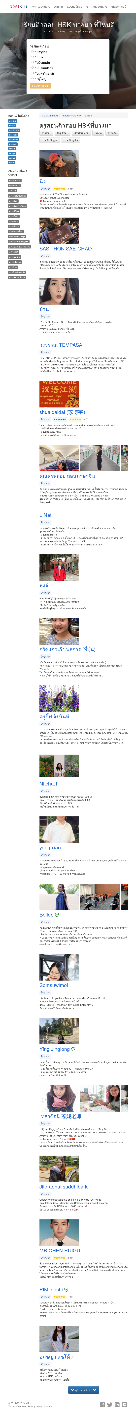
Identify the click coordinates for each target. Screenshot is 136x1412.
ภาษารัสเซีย (13, 216)
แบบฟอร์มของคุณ (77, 6)
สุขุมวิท (12, 148)
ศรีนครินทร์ (13, 139)
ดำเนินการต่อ (39, 85)
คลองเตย (12, 121)
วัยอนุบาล (41, 52)
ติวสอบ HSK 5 (14, 180)
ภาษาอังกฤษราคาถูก (17, 236)
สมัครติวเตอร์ (118, 6)
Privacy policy (35, 1406)
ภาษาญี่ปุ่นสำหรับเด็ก (17, 206)
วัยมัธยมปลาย (44, 68)
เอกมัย (11, 162)
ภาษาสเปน (13, 221)
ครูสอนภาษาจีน (50, 115)
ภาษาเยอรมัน (14, 257)
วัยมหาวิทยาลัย (45, 73)
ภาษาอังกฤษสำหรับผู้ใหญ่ (18, 241)
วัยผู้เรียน (62, 132)
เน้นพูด (98, 132)
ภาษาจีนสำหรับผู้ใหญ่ (17, 196)
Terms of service (17, 1406)
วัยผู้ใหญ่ (40, 79)
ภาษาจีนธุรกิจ (71, 140)
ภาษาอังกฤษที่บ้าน (16, 231)
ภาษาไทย (13, 267)
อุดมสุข (12, 153)
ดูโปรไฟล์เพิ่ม (83, 1390)
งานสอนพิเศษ (99, 6)
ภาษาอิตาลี (13, 252)
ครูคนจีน (112, 132)
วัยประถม (41, 57)
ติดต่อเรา (48, 1406)
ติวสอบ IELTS (14, 185)
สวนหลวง (12, 144)
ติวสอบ (45, 132)
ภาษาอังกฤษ (14, 226)
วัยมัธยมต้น (42, 62)
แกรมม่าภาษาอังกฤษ (17, 277)
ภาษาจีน (12, 190)
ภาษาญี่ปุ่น (13, 201)
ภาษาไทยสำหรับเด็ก (17, 272)
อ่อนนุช (12, 158)
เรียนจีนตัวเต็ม (81, 132)
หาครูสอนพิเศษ (41, 6)
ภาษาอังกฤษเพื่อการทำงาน (19, 247)
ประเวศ (12, 125)
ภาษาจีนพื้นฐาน (50, 140)
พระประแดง (14, 130)
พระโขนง (13, 135)
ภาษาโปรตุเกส (15, 262)
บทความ (59, 6)
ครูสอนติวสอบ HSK (71, 115)
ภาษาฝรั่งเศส (14, 211)
